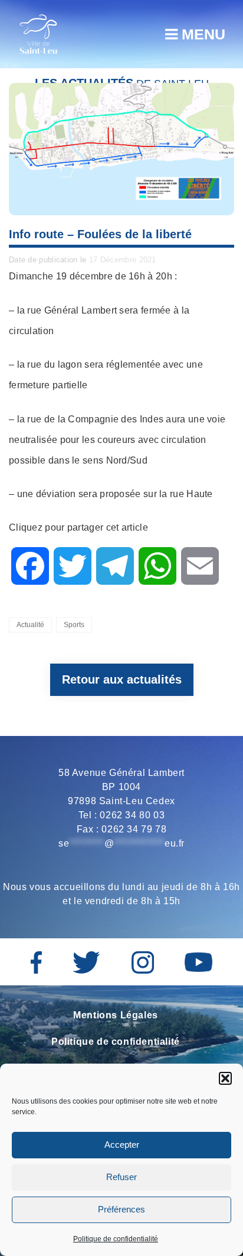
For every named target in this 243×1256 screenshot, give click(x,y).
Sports (74, 625)
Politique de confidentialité (115, 1239)
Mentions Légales (115, 1015)
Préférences (121, 1209)
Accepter (121, 1145)
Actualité (30, 625)
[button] (225, 1078)
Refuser (121, 1177)
